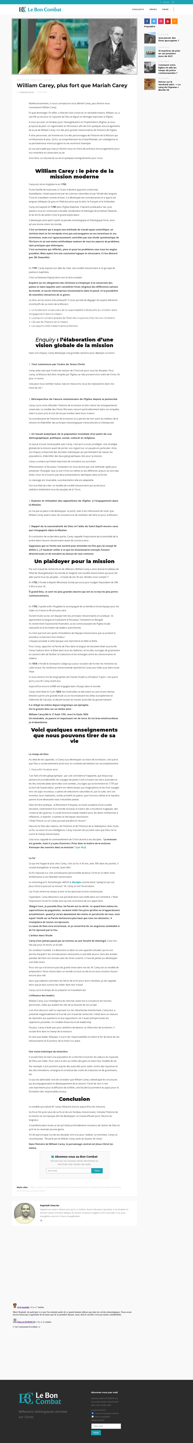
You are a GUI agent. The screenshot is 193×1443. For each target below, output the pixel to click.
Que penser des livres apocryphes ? (168, 39)
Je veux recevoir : (99, 1410)
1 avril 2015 (47, 80)
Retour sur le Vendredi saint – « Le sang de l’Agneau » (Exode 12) (169, 86)
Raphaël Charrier (27, 92)
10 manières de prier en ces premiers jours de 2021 (169, 53)
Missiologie (23, 80)
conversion (50, 1187)
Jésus (101, 1187)
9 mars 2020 (163, 61)
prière (117, 1187)
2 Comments (41, 92)
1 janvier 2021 (163, 47)
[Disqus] (74, 1261)
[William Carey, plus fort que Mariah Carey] (24, 1213)
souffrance (23, 1191)
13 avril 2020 (163, 78)
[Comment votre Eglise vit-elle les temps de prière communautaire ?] (150, 67)
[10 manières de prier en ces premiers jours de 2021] (150, 52)
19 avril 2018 (163, 34)
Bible (33, 1187)
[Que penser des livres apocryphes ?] (150, 38)
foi (89, 1187)
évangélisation (79, 1187)
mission (109, 1187)
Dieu (60, 1187)
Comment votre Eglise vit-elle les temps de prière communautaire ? (167, 69)
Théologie (35, 80)
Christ (40, 1187)
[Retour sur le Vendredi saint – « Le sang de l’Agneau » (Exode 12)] (150, 84)
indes (95, 1187)
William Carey (38, 1191)
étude (66, 1187)
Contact (166, 2)
